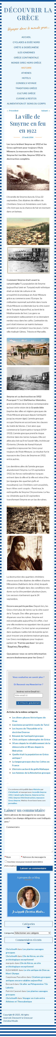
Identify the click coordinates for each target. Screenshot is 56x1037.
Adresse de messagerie (33, 857)
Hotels (26, 78)
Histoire (26, 68)
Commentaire (13, 827)
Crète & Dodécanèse (26, 47)
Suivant (45, 110)
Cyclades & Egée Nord (26, 42)
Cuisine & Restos (26, 98)
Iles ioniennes (26, 52)
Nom (8, 857)
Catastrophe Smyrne (22, 795)
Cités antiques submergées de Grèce (31, 739)
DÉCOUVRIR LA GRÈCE (28, 14)
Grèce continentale (26, 57)
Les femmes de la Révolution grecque (31, 772)
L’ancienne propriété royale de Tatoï (30, 724)
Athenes (26, 73)
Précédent (12, 110)
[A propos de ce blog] (28, 897)
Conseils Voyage (26, 83)
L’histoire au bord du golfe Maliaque (30, 769)
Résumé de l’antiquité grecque (28, 736)
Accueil (26, 37)
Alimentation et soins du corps (26, 103)
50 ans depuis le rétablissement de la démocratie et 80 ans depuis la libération (31, 747)
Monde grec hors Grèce (26, 62)
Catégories (9, 933)
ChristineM (13, 792)
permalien (12, 803)
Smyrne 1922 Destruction (24, 798)
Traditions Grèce (26, 88)
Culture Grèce (26, 93)
